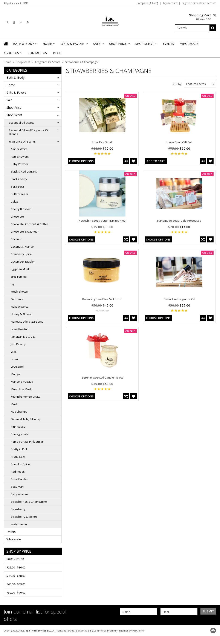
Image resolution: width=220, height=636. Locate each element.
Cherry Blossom (21, 209)
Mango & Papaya (22, 381)
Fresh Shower (20, 291)
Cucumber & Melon (23, 261)
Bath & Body (25, 45)
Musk (14, 404)
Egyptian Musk (20, 269)
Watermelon (19, 524)
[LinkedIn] (21, 22)
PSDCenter (138, 630)
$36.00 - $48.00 (15, 576)
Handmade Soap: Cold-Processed (179, 221)
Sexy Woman (19, 494)
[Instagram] (28, 22)
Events (168, 44)
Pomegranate (20, 434)
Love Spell (17, 366)
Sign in (186, 3)
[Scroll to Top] (213, 630)
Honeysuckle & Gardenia (27, 321)
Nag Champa (19, 411)
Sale (98, 45)
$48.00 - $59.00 (15, 584)
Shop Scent (146, 45)
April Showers (20, 156)
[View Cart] (214, 15)
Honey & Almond (21, 314)
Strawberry (18, 509)
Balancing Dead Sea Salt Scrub (102, 299)
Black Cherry (19, 179)
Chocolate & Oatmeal (24, 231)
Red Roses (18, 472)
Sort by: (177, 84)
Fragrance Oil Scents (47, 62)
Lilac (13, 351)
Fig (12, 284)
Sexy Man (17, 487)
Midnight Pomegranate (25, 396)
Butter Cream (19, 194)
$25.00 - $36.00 (15, 567)
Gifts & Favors (74, 45)
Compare (147, 3)
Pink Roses (18, 427)
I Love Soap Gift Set (179, 142)
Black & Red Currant (24, 171)
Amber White (19, 149)
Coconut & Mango (22, 246)
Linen (14, 359)
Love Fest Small (102, 142)
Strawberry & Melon (24, 517)
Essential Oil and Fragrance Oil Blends (29, 132)
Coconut (16, 239)
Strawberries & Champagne (29, 502)
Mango (15, 374)
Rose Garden (19, 479)
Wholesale (189, 44)
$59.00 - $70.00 (15, 592)
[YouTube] (14, 22)
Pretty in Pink (19, 449)
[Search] (212, 27)
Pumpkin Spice (20, 464)
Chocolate (17, 216)
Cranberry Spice (21, 254)
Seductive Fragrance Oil (179, 299)
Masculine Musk (21, 389)
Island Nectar (19, 329)
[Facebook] (7, 22)
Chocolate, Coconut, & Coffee (30, 224)
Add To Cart (156, 161)
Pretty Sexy (18, 457)
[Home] (6, 43)
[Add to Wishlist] (133, 161)
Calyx (14, 201)
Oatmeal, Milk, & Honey (26, 419)
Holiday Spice (19, 306)
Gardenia (17, 299)
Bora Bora (17, 186)
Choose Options (81, 161)
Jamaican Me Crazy (23, 336)
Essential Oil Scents (21, 123)
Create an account (205, 3)
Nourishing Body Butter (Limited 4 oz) (102, 221)
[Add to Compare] (126, 161)
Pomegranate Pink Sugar (27, 442)
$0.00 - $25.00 (15, 559)
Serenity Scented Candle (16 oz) (102, 377)
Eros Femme (19, 276)
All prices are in (16, 3)
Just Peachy (18, 344)
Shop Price (119, 45)
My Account (170, 3)
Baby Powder (19, 164)
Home (48, 45)
